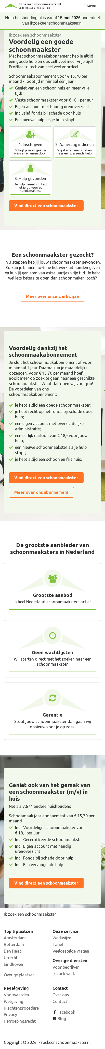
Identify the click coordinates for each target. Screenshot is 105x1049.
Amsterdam (15, 937)
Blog (61, 1018)
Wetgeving (13, 1001)
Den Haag (13, 951)
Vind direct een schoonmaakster (46, 205)
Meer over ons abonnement (41, 492)
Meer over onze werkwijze (52, 296)
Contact (59, 1001)
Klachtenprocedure (21, 1008)
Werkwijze (61, 937)
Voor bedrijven (66, 967)
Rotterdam (14, 944)
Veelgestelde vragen (70, 951)
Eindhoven (13, 964)
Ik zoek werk (63, 973)
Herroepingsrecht (20, 1021)
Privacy (10, 1014)
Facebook (66, 1012)
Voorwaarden (16, 994)
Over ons (60, 994)
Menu (91, 6)
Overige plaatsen (19, 975)
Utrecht (11, 957)
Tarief (57, 944)
